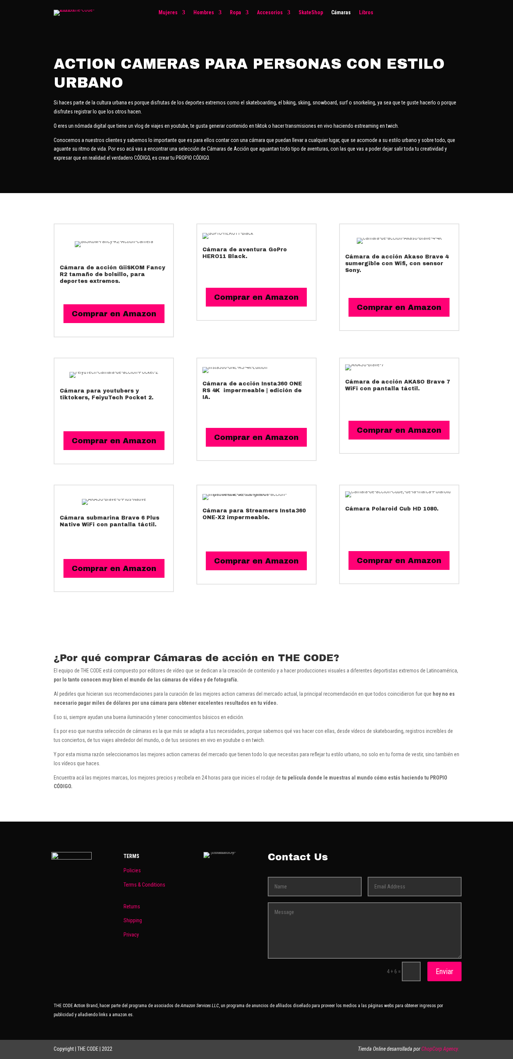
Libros (366, 12)
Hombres (203, 12)
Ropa (235, 12)
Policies (132, 870)
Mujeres (168, 12)
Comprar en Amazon (114, 314)
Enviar (444, 971)
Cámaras (341, 12)
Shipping (133, 920)
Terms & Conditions (144, 885)
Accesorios (270, 12)
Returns (132, 906)
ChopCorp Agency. (440, 1049)
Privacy (131, 935)
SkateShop (311, 12)
